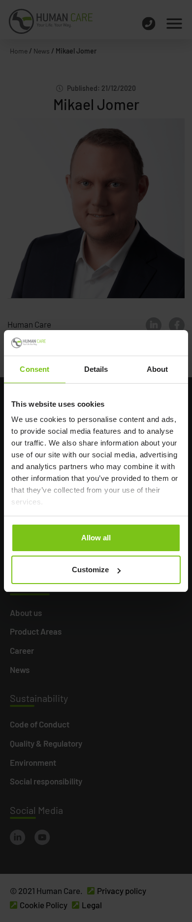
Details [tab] (96, 369)
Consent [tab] (34, 369)
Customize (90, 569)
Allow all (96, 537)
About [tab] (157, 369)
